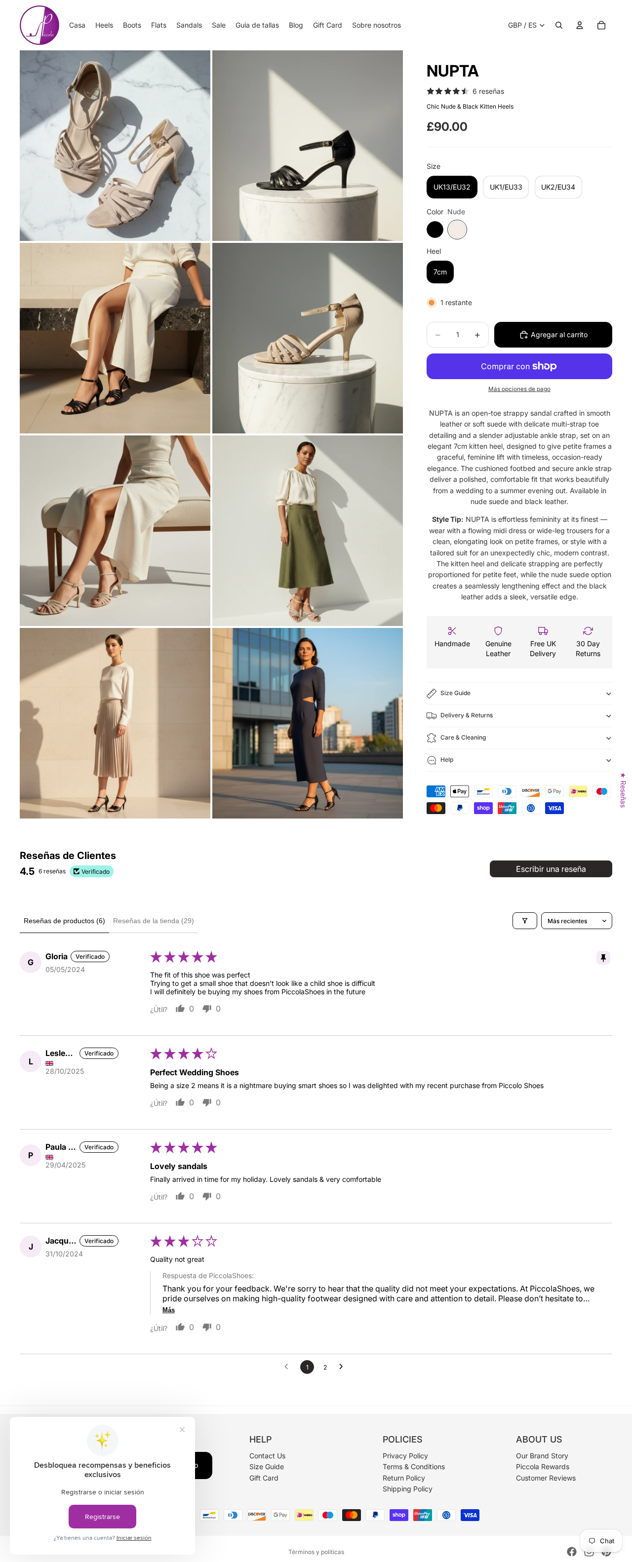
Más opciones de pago (519, 389)
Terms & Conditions (414, 1467)
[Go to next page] (344, 1367)
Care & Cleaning (463, 737)
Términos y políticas (316, 1552)
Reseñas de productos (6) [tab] (64, 921)
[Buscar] (559, 25)
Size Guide (455, 693)
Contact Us (267, 1455)
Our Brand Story (542, 1455)
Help (446, 759)
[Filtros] (525, 920)
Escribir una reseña (551, 869)
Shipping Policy (408, 1488)
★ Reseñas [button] (623, 790)
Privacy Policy (405, 1455)
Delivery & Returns (466, 715)
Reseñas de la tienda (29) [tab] (153, 921)
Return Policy (404, 1478)
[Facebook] (572, 1552)
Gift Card (263, 1478)
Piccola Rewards (542, 1467)
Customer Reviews (546, 1478)
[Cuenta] (580, 25)
